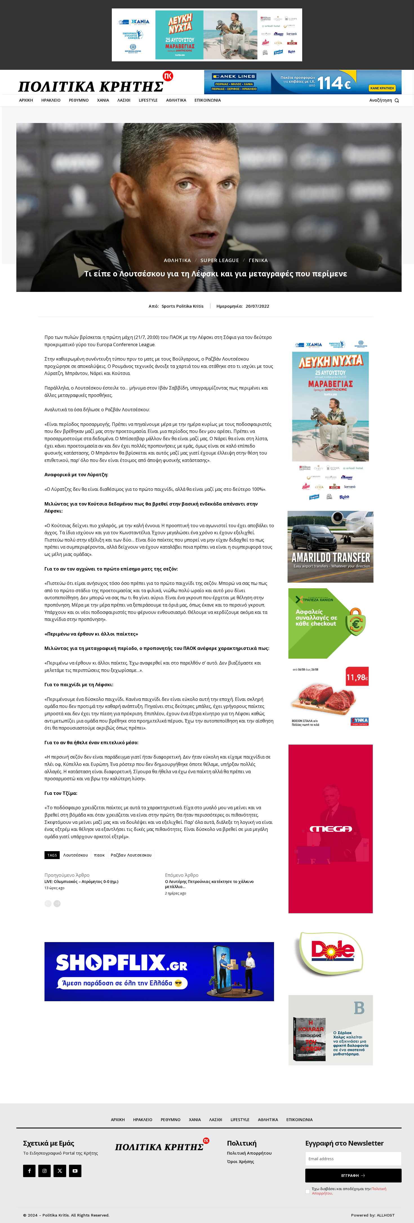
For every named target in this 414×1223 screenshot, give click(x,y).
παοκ (99, 855)
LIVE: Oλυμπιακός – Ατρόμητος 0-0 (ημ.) (81, 881)
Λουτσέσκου (75, 855)
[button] (386, 100)
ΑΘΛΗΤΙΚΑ (177, 260)
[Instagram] (44, 1171)
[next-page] (57, 903)
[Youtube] (75, 1171)
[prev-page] (48, 903)
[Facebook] (29, 1171)
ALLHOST (386, 1215)
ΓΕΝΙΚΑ (258, 260)
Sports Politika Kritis (183, 305)
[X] (60, 1171)
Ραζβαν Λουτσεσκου (131, 855)
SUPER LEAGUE (220, 260)
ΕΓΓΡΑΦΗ (350, 1175)
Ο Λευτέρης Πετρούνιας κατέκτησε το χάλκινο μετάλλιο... (209, 884)
